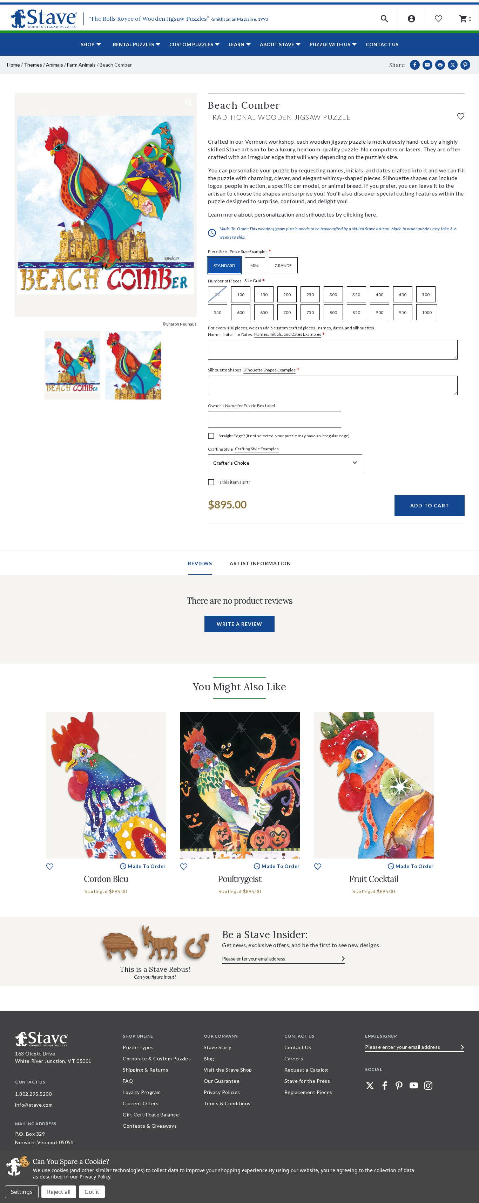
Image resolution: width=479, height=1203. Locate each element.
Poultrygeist (240, 879)
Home (13, 65)
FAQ (128, 1081)
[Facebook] (415, 65)
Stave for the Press (307, 1081)
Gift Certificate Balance (151, 1114)
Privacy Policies (222, 1092)
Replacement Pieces (308, 1092)
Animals (54, 65)
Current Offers (140, 1103)
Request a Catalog (306, 1070)
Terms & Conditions (227, 1103)
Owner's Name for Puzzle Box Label (241, 405)
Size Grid (252, 280)
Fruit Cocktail (373, 879)
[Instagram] (428, 1086)
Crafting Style (243, 449)
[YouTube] (414, 1086)
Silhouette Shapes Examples (269, 369)
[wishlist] (461, 115)
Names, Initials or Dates (291, 331)
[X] (453, 65)
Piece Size (239, 251)
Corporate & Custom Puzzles (157, 1058)
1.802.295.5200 (33, 1094)
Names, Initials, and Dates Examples (287, 334)
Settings (22, 1192)
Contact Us (382, 44)
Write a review (239, 624)
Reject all (58, 1192)
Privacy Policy (95, 1176)
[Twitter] (370, 1086)
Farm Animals (81, 65)
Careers (293, 1058)
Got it (92, 1192)
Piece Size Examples (249, 251)
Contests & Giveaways (150, 1126)
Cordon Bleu (106, 879)
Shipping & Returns (145, 1070)
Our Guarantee (222, 1081)
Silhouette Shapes (253, 370)
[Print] (440, 65)
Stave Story (217, 1047)
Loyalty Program (142, 1092)
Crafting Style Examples (257, 448)
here (370, 214)
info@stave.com (34, 1105)
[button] (384, 18)
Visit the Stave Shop (228, 1070)
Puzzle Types (138, 1047)
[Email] (427, 65)
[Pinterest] (465, 65)
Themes (33, 65)
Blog (209, 1058)
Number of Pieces (236, 281)
